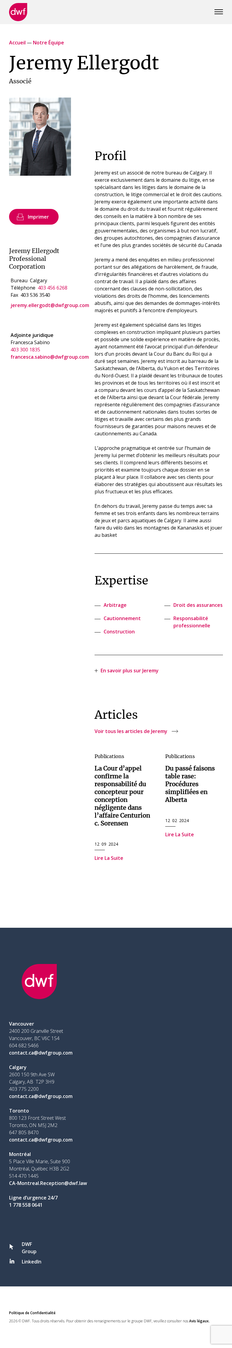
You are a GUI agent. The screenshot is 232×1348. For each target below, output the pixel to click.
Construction (119, 631)
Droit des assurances (198, 605)
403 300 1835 (25, 349)
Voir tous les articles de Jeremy (131, 731)
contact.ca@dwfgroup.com (40, 1052)
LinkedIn (31, 1261)
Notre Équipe (48, 42)
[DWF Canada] (18, 12)
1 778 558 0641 (26, 1205)
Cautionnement (122, 618)
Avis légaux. (199, 1321)
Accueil (17, 42)
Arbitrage (115, 605)
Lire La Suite (109, 858)
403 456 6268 (52, 287)
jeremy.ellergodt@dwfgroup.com (50, 305)
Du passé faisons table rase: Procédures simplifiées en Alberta (190, 784)
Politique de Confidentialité (32, 1312)
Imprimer (38, 216)
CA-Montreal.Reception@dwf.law (48, 1183)
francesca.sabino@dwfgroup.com (50, 357)
